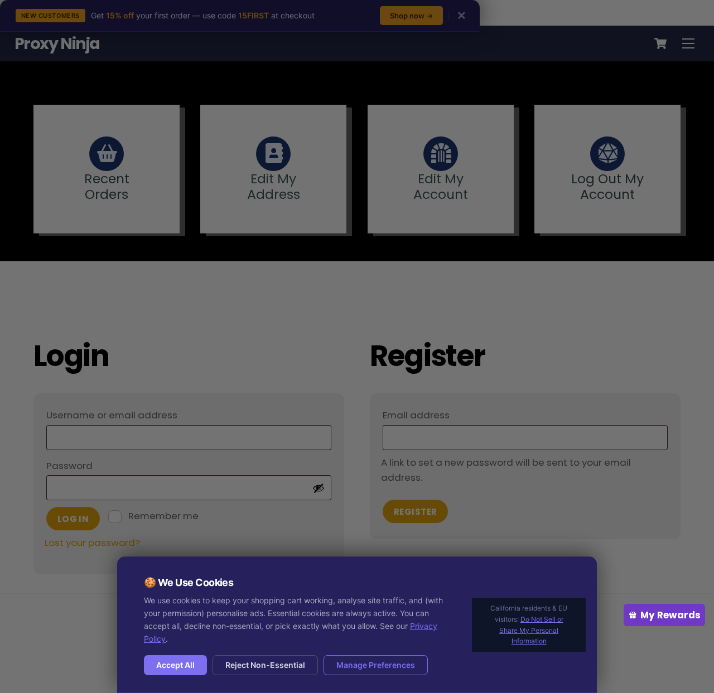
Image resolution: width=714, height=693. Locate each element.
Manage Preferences (375, 665)
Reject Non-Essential (265, 665)
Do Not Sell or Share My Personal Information (531, 630)
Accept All (175, 665)
